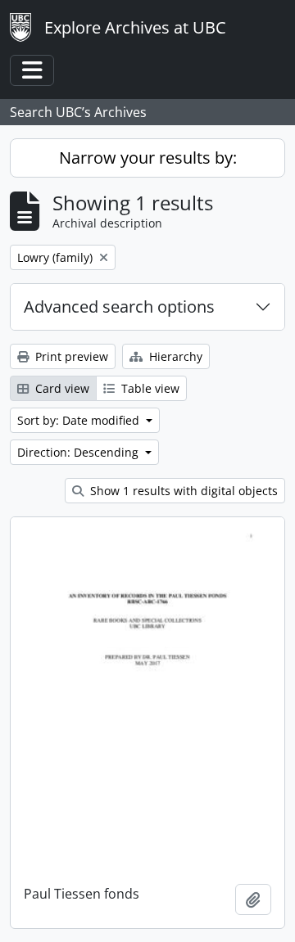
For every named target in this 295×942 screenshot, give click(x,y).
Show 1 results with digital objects (182, 490)
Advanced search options (119, 306)
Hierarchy (174, 356)
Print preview (70, 356)
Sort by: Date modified (80, 420)
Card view (60, 388)
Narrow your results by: (148, 157)
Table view (148, 388)
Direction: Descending (79, 452)
